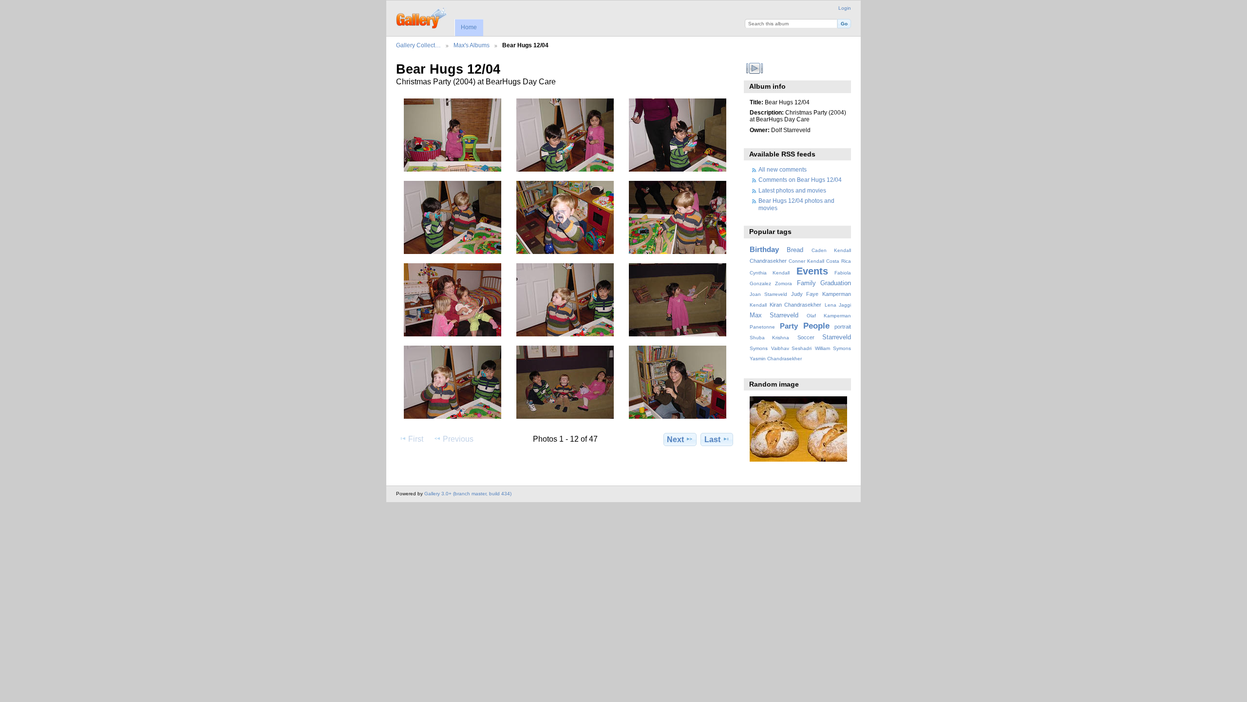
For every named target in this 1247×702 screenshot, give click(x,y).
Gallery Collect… (418, 45)
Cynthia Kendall (770, 272)
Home (469, 27)
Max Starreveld (774, 315)
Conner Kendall (806, 261)
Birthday (764, 249)
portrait (842, 327)
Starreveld (836, 337)
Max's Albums (471, 45)
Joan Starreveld (768, 294)
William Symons (833, 348)
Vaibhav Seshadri (791, 348)
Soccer (805, 337)
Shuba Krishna (769, 337)
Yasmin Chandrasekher (776, 358)
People (816, 326)
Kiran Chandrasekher (795, 305)
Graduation (835, 283)
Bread (795, 250)
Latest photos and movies (792, 190)
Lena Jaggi (838, 305)
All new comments (782, 169)
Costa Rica (838, 261)
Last (712, 439)
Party (789, 326)
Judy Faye (804, 294)
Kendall (758, 305)
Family (806, 283)
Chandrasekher (768, 261)
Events (812, 271)
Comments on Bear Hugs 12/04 (800, 179)
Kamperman (836, 294)
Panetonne (762, 327)
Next (675, 439)
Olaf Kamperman (829, 315)
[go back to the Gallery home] (422, 17)
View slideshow (754, 68)
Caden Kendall (831, 250)
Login (844, 8)
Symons (759, 348)
